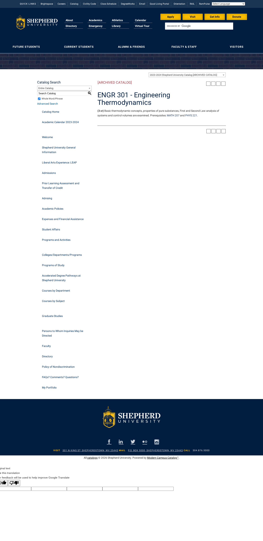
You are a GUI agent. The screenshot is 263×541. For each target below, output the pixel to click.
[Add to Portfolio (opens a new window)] (208, 84)
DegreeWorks (128, 4)
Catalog (74, 4)
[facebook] (109, 441)
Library (116, 26)
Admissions (49, 172)
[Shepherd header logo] (37, 24)
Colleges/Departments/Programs (62, 254)
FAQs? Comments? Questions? (60, 377)
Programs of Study (53, 265)
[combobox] (187, 75)
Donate (236, 16)
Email (142, 4)
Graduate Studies (52, 316)
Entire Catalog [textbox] (45, 88)
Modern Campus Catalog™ (163, 457)
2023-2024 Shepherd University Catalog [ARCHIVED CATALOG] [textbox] (183, 74)
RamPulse (204, 4)
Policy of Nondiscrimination (58, 366)
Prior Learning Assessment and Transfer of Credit (60, 185)
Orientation (179, 4)
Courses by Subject (53, 301)
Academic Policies (52, 208)
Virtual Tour (142, 26)
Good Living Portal (159, 4)
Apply (170, 16)
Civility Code (89, 4)
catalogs (92, 457)
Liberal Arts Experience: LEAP (59, 162)
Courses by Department (56, 290)
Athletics (117, 20)
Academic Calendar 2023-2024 (60, 122)
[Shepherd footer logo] (131, 420)
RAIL (192, 4)
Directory (71, 26)
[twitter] (133, 441)
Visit (192, 16)
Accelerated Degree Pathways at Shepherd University (61, 278)
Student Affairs (51, 229)
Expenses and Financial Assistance (63, 219)
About (69, 20)
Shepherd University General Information (58, 150)
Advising (47, 198)
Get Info (215, 16)
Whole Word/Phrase (52, 98)
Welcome (47, 137)
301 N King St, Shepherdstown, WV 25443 (90, 450)
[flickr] (144, 441)
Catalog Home (50, 111)
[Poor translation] (14, 483)
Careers (61, 4)
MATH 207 (173, 115)
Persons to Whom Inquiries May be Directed (62, 333)
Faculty (46, 346)
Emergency (95, 26)
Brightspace (47, 4)
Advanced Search (47, 103)
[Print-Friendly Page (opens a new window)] (218, 84)
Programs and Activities (56, 239)
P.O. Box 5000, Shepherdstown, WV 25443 (155, 450)
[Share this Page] (213, 84)
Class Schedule (108, 4)
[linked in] (121, 441)
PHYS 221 (191, 115)
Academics (95, 20)
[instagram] (156, 441)
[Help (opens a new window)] (223, 84)
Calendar (140, 20)
